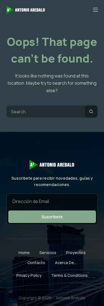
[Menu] (95, 9)
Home (24, 252)
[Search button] (91, 111)
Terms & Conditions (69, 275)
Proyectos (76, 252)
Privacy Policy (29, 275)
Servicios (47, 252)
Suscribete (52, 216)
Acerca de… (66, 262)
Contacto (36, 262)
